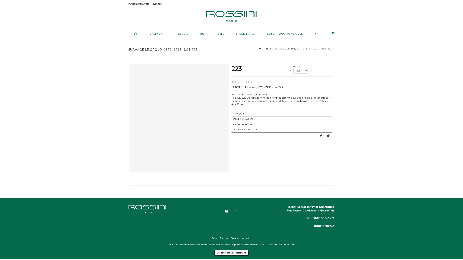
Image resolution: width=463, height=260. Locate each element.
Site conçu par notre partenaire (231, 253)
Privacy (234, 238)
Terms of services (221, 238)
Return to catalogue (245, 129)
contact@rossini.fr (324, 225)
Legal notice (245, 238)
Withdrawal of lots (138, 3)
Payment (156, 3)
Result (267, 48)
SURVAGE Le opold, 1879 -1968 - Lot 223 (296, 48)
